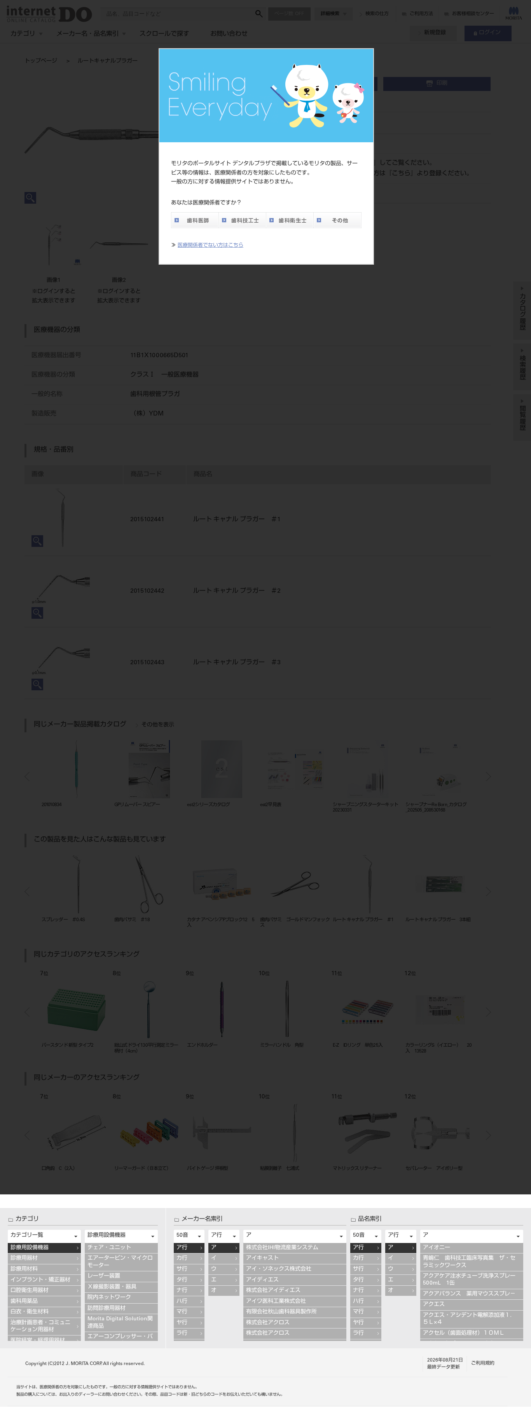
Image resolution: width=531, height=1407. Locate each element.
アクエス (434, 1304)
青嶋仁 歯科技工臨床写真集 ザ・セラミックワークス (469, 1262)
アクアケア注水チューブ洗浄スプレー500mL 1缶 (469, 1280)
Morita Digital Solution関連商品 (120, 1322)
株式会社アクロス (268, 1323)
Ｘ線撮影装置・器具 (111, 1287)
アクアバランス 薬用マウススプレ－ (469, 1294)
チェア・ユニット (109, 1248)
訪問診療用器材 (106, 1308)
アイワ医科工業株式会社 (276, 1301)
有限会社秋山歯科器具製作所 (281, 1312)
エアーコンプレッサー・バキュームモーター (120, 1340)
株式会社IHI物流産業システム (282, 1248)
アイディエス (262, 1280)
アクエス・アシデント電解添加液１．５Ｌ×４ (469, 1319)
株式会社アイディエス (273, 1291)
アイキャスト (262, 1258)
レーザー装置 (103, 1276)
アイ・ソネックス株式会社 (278, 1269)
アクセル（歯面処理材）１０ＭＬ (464, 1333)
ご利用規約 (482, 1363)
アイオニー (436, 1248)
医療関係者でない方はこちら (210, 245)
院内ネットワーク (109, 1298)
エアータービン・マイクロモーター (120, 1262)
